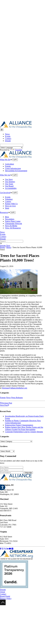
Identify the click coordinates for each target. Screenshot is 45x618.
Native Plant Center (12, 221)
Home (2, 247)
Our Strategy (10, 182)
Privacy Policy (6, 598)
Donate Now (5, 246)
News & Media (11, 226)
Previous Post (6, 403)
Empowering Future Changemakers (19, 425)
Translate (18, 150)
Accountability (11, 188)
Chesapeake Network (13, 223)
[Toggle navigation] (2, 129)
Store (7, 208)
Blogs (8, 247)
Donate (8, 141)
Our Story (9, 179)
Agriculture (9, 164)
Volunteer (9, 199)
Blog (7, 217)
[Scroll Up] (3, 604)
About (2, 592)
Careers (8, 201)
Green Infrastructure (13, 168)
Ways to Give (10, 206)
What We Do (5, 160)
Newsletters (9, 219)
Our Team (9, 184)
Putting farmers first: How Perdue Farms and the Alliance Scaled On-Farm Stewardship (24, 428)
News (7, 134)
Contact (8, 138)
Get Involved (5, 193)
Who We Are (5, 175)
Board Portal (5, 596)
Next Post (4, 405)
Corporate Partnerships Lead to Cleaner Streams (24, 432)
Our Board (9, 186)
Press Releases (17, 398)
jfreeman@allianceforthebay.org (14, 388)
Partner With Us (11, 204)
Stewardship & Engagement (16, 171)
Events (7, 136)
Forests (8, 166)
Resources (4, 212)
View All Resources (13, 228)
